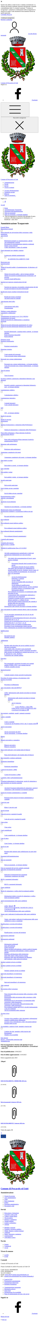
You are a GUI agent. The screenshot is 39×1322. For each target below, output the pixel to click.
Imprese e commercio (10, 1219)
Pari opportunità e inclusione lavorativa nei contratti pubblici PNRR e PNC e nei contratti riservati (19, 664)
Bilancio (6, 194)
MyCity (4, 1319)
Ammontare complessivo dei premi (11, 452)
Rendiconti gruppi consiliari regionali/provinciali (14, 292)
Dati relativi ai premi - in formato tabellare (16, 465)
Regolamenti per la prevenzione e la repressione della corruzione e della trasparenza (19, 1001)
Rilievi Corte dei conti (10, 807)
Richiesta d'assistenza (10, 1284)
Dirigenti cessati (5, 339)
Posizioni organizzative (7, 341)
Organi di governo (9, 1196)
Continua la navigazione (7, 18)
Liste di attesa (5, 838)
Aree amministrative (10, 1197)
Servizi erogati (5, 810)
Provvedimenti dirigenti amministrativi (12, 531)
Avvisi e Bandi (16, 580)
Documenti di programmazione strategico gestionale (19, 244)
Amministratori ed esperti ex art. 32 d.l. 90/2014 (14, 316)
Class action (4, 822)
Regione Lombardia (6, 19)
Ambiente (7, 1232)
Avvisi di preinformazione (19, 577)
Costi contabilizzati (6, 830)
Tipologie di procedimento (8, 501)
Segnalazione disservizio (11, 1282)
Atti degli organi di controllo (12, 298)
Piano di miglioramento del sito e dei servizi (16, 1294)
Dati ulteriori (4, 1038)
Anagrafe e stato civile (10, 1214)
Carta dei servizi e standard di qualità (11, 814)
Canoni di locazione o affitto (9, 769)
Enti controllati (5, 468)
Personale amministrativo (11, 1204)
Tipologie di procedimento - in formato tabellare (18, 506)
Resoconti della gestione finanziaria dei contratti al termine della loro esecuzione (22, 602)
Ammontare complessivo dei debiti (14, 876)
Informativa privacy (10, 1289)
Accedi (3, 205)
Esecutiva (3, 658)
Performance (4, 421)
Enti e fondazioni (9, 1201)
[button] (9, 182)
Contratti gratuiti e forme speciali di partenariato (18, 675)
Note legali (7, 1290)
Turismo (6, 1224)
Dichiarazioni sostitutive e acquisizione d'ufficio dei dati (17, 511)
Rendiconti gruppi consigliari (12, 297)
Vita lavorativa (8, 1218)
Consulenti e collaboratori (8, 313)
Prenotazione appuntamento (12, 1281)
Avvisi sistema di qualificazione (21, 585)
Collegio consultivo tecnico (12, 667)
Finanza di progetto (6, 679)
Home (6, 208)
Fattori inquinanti (9, 947)
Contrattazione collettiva (8, 390)
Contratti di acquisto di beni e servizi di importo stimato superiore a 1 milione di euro (21, 599)
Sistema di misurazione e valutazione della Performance (16, 425)
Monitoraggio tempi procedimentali (11, 510)
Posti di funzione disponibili (12, 335)
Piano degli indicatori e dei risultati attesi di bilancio (15, 750)
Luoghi (6, 1255)
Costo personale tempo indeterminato (15, 356)
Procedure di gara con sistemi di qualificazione (17, 624)
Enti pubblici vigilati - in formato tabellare (16, 477)
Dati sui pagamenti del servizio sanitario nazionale (15, 868)
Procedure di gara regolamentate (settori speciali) (18, 626)
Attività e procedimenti (7, 498)
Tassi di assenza (5, 370)
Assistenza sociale (9, 192)
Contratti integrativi (9, 403)
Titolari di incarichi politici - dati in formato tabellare (19, 274)
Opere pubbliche (5, 887)
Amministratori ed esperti (8, 318)
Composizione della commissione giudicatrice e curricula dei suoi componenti (21, 595)
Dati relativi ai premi (6, 460)
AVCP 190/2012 (16, 703)
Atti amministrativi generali (12, 242)
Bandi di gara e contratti (7, 544)
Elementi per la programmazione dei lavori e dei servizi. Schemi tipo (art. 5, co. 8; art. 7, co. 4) (20, 622)
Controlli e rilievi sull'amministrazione (11, 778)
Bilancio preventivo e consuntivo (10, 740)
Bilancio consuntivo (10, 747)
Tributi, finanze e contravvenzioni (14, 1231)
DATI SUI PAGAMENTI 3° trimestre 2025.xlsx (13, 1123)
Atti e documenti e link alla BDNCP (11, 688)
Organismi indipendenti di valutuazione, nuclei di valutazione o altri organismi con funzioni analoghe (19, 782)
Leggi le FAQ (8, 1279)
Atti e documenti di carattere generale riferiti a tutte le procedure (19, 609)
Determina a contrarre (18, 578)
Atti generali (4, 236)
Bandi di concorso (6, 416)
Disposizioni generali (7, 229)
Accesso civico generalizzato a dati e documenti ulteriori (20, 1022)
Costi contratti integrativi (11, 405)
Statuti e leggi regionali (11, 245)
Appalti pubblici (9, 1221)
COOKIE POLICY (6, 14)
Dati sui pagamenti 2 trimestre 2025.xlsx (11, 1102)
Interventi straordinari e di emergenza (11, 973)
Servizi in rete (5, 846)
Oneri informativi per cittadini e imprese (12, 250)
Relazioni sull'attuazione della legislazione (16, 954)
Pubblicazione (5, 631)
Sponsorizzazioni (6, 670)
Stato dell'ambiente (9, 946)
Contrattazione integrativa (8, 398)
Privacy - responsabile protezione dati (11, 1039)
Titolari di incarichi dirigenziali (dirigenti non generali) (16, 326)
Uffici (6, 1199)
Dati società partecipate (11, 485)
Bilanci (3, 736)
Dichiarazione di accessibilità (12, 1292)
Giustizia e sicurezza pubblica (12, 1229)
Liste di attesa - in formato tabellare (14, 843)
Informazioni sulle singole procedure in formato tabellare (20, 606)
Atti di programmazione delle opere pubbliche (14, 901)
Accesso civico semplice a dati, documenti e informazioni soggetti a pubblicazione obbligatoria (20, 1019)
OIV (2, 408)
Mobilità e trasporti (9, 1227)
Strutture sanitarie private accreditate (11, 962)
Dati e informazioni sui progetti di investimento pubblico (20, 627)
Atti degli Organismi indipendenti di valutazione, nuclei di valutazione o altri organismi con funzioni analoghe (20, 788)
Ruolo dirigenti (8, 336)
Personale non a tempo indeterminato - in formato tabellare (21, 364)
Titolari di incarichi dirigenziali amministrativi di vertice (16, 325)
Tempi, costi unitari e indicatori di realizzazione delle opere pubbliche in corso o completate (21, 920)
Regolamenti (8, 1033)
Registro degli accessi (10, 1023)
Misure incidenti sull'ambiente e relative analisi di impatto (20, 949)
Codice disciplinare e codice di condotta (15, 247)
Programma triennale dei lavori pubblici (23, 567)
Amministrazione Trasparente (13, 209)
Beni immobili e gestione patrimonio (11, 758)
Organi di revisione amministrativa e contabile (14, 792)
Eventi (6, 1256)
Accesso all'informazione (11, 190)
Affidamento (4, 640)
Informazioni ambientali (7, 935)
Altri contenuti (5, 985)
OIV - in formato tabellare (11, 413)
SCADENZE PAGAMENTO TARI (18, 259)
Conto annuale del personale (12, 354)
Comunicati (7, 1246)
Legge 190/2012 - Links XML (24, 706)
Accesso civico (5, 1013)
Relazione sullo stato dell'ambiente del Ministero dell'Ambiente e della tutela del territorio (18, 958)
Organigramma (8, 308)
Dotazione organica (6, 349)
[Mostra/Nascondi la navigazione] (15, 109)
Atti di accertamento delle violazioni (14, 1010)
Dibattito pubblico (9, 637)
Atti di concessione (6, 727)
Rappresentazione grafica (8, 496)
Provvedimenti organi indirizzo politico (12, 523)
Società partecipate (6, 480)
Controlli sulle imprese (7, 539)
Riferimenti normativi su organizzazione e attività (18, 241)
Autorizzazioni (8, 1236)
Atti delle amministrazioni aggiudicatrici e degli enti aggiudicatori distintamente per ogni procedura (19, 554)
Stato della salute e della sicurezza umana (16, 955)
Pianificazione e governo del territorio (11, 924)
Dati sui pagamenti (10, 213)
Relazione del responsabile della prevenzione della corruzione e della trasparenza (18, 1004)
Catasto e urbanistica (10, 1223)
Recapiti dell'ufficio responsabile (13, 516)
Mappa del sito (5, 1316)
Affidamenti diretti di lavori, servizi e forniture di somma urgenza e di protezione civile (25, 587)
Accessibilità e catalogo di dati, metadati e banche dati (16, 1026)
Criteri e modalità (6, 717)
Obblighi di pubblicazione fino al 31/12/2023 (13, 548)
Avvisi (6, 1248)
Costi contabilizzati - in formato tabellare (15, 835)
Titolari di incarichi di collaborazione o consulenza (15, 320)
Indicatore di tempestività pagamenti (11, 869)
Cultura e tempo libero (10, 1216)
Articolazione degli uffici (8, 301)
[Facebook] (5, 202)
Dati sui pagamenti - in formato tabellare (16, 214)
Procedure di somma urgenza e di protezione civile (15, 678)
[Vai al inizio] (1, 1133)
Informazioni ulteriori (18, 590)
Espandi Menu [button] (5, 227)
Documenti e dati (9, 1206)
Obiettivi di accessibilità (11, 1035)
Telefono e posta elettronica (8, 311)
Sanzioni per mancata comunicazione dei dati (13, 282)
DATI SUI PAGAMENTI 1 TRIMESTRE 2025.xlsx (14, 1081)
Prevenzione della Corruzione (9, 989)
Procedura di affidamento (11, 684)
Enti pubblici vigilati (6, 472)
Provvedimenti (5, 519)
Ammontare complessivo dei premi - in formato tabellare (20, 457)
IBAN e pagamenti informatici (9, 879)
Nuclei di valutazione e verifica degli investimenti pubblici (17, 891)
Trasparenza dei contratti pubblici (13, 655)
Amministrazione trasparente (12, 1287)
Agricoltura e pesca (9, 1237)
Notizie (6, 1244)
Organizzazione (5, 264)
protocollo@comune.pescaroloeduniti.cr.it (17, 1274)
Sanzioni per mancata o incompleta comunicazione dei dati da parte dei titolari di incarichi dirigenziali (21, 287)
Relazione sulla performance (9, 444)
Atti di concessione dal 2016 (12, 732)
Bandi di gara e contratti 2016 (16, 605)
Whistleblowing (5, 1041)
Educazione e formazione (11, 1213)
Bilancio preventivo (10, 745)
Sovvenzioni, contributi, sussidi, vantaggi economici (15, 713)
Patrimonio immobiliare (7, 761)
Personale (3, 321)
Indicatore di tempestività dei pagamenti (15, 874)
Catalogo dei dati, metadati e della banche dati (17, 1031)
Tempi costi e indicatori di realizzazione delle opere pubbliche (18, 914)
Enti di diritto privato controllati (10, 488)
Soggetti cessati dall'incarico (12, 279)
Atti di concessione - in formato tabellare (15, 733)
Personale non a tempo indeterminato (11, 359)
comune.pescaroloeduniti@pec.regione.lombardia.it (19, 1276)
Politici (6, 1202)
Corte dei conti (5, 802)
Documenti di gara (9, 636)
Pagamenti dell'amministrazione (14, 211)
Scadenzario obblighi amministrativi (14, 255)
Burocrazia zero (5, 262)
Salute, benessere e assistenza (12, 1234)
